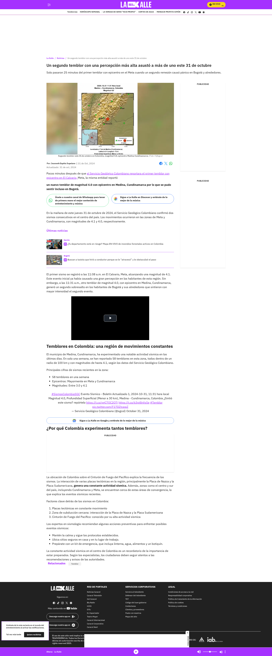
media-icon (136, 651)
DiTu (89, 610)
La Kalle (50, 58)
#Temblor (156, 402)
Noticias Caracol (93, 592)
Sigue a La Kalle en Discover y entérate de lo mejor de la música (143, 199)
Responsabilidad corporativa (180, 596)
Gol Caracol (92, 599)
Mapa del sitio (131, 617)
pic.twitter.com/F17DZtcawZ (110, 407)
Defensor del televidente (135, 596)
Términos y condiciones (177, 606)
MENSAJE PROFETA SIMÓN (168, 12)
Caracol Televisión (94, 596)
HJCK (89, 606)
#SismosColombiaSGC (66, 394)
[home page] (136, 5)
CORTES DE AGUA (146, 12)
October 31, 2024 (137, 411)
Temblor (74, 564)
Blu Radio (91, 603)
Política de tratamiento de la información (185, 599)
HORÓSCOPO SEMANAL (90, 12)
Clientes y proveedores (134, 610)
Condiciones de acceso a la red (181, 592)
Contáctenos (130, 606)
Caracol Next (92, 627)
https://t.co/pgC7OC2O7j (102, 402)
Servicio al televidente (134, 592)
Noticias (60, 58)
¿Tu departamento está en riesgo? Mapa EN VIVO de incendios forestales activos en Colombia (115, 243)
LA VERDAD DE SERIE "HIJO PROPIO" (119, 12)
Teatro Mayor (92, 617)
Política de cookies (176, 603)
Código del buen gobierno (135, 603)
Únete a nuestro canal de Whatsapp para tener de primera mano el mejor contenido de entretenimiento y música (80, 200)
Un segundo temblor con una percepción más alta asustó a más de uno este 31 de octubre (107, 58)
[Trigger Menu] (48, 4)
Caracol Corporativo (95, 624)
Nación (67, 240)
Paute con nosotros (133, 613)
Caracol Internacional (96, 620)
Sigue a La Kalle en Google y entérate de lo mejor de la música (112, 420)
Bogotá (67, 256)
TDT (127, 599)
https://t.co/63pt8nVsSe (134, 402)
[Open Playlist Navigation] (225, 651)
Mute (199, 651)
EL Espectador (93, 613)
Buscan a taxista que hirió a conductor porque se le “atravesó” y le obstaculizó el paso (112, 259)
